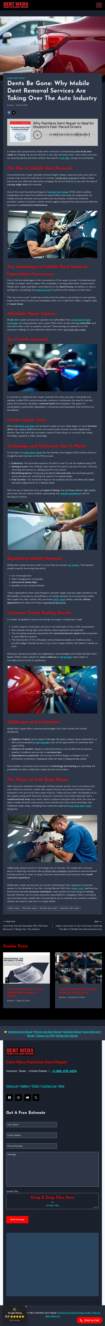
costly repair (59, 599)
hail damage (66, 657)
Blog (61, 1086)
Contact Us (48, 1086)
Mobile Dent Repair (16, 78)
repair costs (77, 888)
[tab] (47, 1010)
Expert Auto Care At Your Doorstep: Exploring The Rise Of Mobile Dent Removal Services (79, 926)
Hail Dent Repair (72, 1031)
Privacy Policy (84, 1312)
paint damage (42, 742)
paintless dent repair (69, 908)
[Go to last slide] (7, 980)
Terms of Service (67, 1312)
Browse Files (52, 1205)
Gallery (25, 1086)
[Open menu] (99, 5)
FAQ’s (35, 1086)
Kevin (12, 105)
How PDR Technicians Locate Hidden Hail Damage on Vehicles (25, 992)
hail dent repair (29, 908)
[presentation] (26, 968)
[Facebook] (9, 112)
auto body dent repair (80, 805)
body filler (65, 158)
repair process (43, 290)
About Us (12, 1086)
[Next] (98, 980)
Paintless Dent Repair (58, 192)
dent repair (13, 908)
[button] (37, 135)
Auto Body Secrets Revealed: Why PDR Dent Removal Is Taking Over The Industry (25, 926)
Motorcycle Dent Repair (47, 1031)
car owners (73, 565)
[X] (13, 112)
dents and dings (27, 426)
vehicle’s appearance (70, 493)
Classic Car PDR (45, 1035)
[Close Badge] (26, 1306)
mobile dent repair (32, 452)
